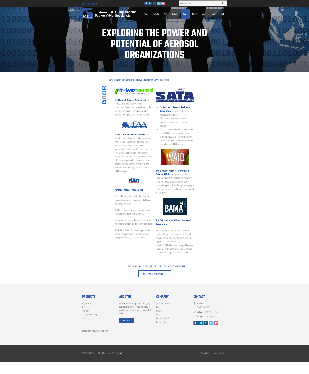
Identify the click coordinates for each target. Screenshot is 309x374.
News (158, 307)
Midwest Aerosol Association (132, 99)
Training (166, 79)
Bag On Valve (86, 303)
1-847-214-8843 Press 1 (211, 311)
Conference (130, 79)
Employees (139, 79)
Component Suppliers (163, 318)
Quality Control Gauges (90, 314)
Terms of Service (219, 353)
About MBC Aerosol (163, 303)
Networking (158, 79)
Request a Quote (162, 321)
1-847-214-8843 (208, 316)
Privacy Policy (205, 353)
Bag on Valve (120, 79)
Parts (84, 318)
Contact (159, 314)
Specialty (85, 310)
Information (148, 79)
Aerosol (112, 79)
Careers (159, 310)
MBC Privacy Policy (95, 331)
